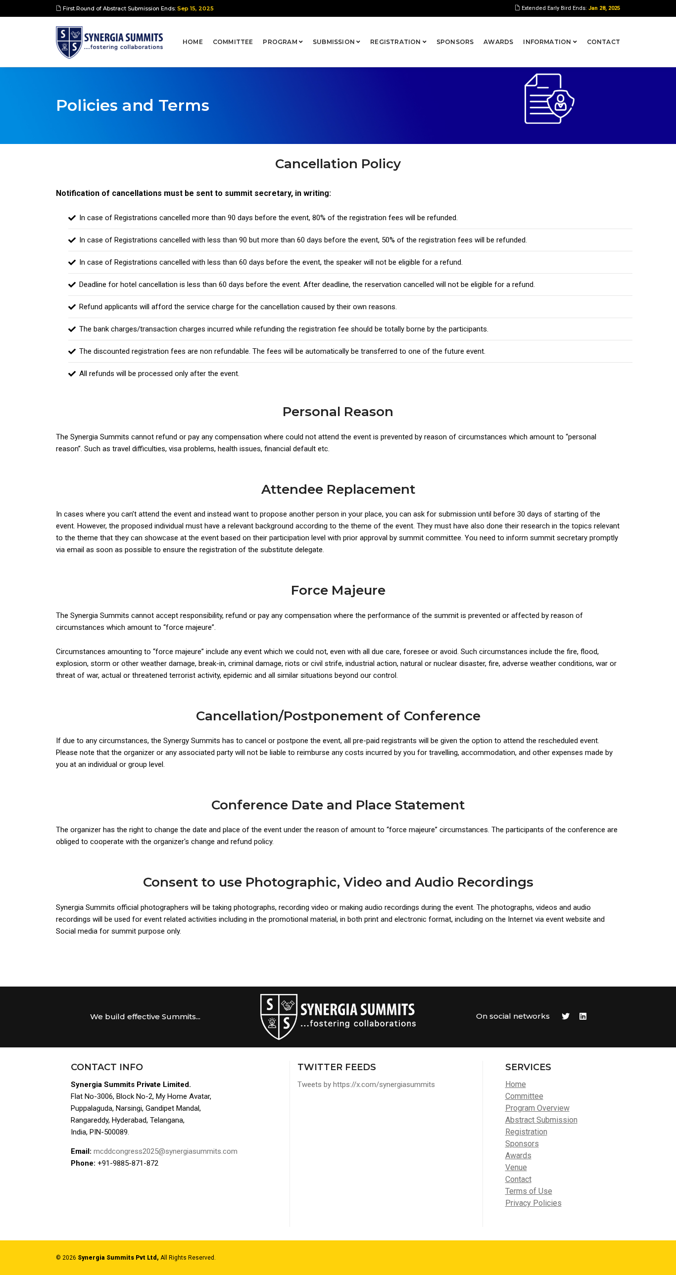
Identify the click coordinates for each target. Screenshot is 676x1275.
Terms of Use (528, 1191)
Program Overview (537, 1108)
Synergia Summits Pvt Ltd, (118, 1257)
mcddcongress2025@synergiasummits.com (166, 1151)
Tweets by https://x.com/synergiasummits (366, 1084)
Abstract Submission (541, 1120)
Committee (233, 42)
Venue (516, 1167)
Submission (334, 42)
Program (280, 42)
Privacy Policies (533, 1203)
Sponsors (455, 42)
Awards (498, 42)
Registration (396, 42)
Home (193, 42)
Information (548, 42)
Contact (603, 42)
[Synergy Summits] (109, 42)
